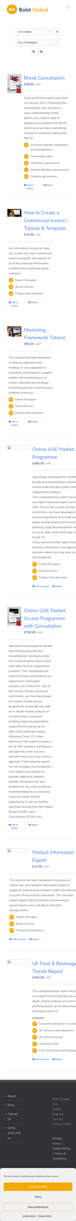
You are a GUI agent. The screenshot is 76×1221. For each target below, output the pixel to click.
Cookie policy (29, 1215)
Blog (11, 1105)
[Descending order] (57, 31)
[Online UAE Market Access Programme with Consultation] (14, 616)
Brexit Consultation (44, 78)
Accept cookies (38, 1186)
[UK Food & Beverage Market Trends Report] (18, 974)
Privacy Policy (45, 1215)
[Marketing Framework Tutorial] (14, 331)
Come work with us (14, 1133)
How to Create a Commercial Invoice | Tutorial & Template (46, 220)
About (12, 1096)
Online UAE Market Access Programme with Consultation (44, 618)
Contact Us (13, 1116)
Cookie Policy (61, 1148)
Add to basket (30, 187)
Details (49, 185)
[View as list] (41, 51)
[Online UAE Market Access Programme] (18, 459)
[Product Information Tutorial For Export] (18, 855)
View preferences (38, 1207)
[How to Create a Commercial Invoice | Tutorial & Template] (14, 213)
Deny (38, 1196)
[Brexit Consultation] (14, 83)
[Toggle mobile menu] (68, 7)
